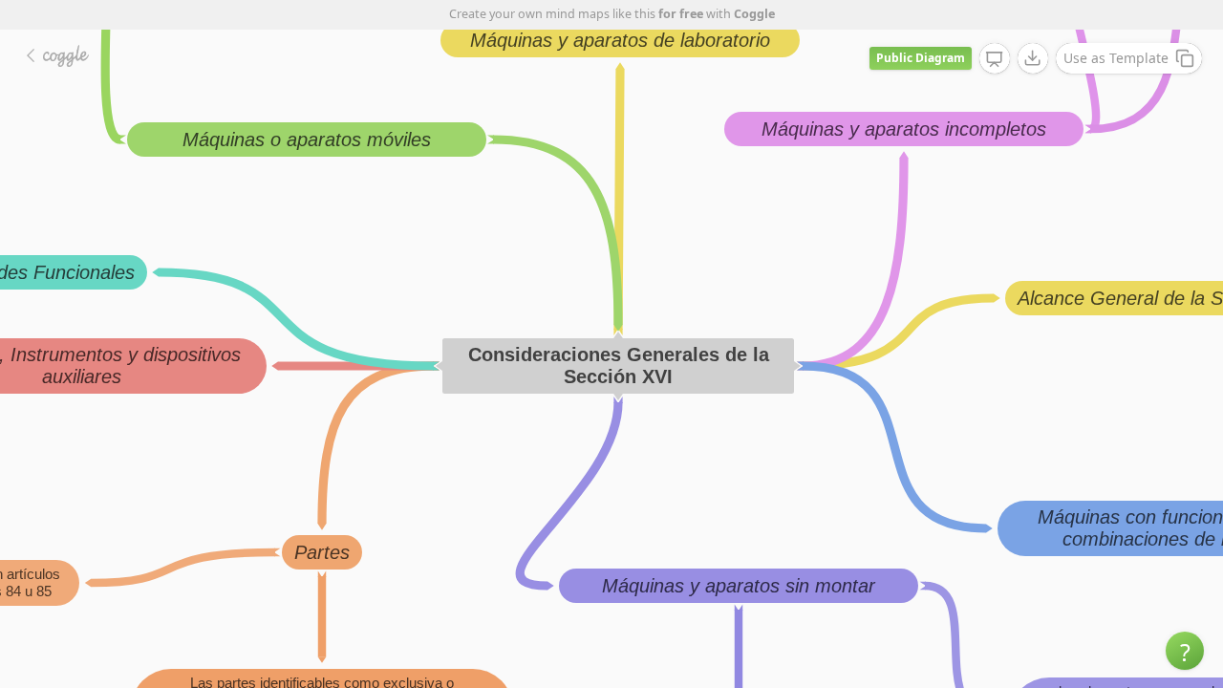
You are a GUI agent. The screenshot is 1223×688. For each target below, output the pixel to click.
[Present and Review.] (994, 59)
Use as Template (1116, 58)
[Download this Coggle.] (1033, 58)
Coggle (754, 14)
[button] (1185, 651)
